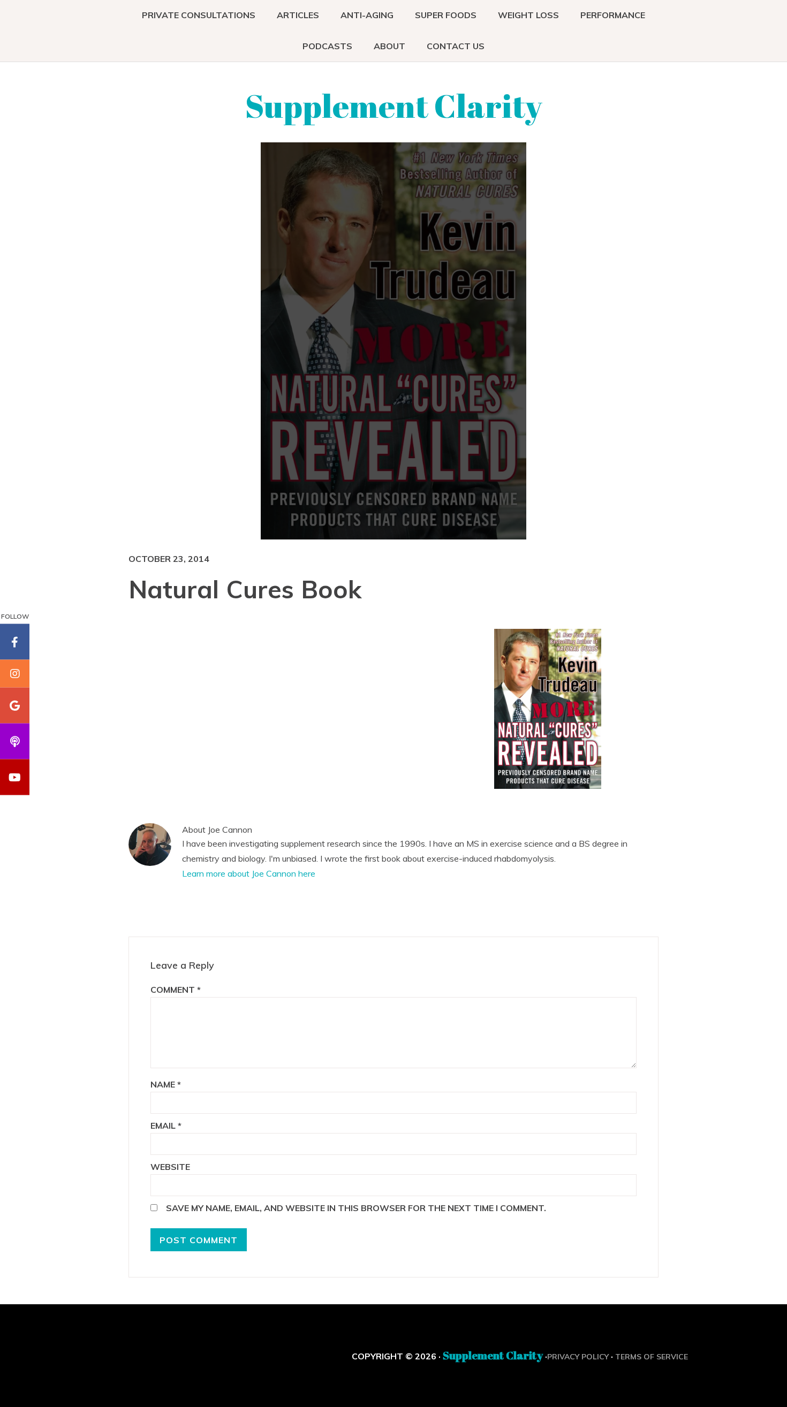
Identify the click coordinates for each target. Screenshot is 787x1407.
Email (165, 1125)
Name (165, 1084)
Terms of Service (651, 1357)
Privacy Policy (578, 1357)
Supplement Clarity (393, 105)
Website (170, 1166)
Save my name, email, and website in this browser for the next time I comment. (356, 1208)
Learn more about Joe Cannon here (248, 873)
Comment (175, 989)
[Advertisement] (401, 706)
